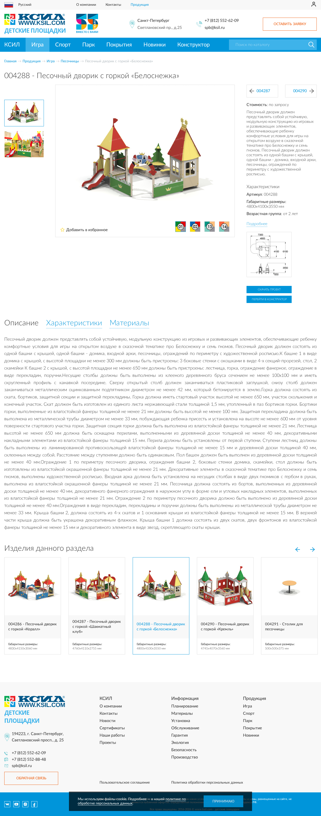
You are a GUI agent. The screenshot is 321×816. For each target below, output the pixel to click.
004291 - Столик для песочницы (284, 626)
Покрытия (119, 44)
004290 (300, 91)
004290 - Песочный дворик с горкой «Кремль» (225, 626)
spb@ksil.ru (215, 28)
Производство (184, 757)
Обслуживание (185, 728)
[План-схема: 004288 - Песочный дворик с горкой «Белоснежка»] (269, 254)
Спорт (63, 44)
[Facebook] (34, 804)
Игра (37, 44)
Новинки (154, 44)
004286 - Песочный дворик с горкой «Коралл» (32, 626)
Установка (180, 721)
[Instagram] (25, 804)
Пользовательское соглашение (125, 782)
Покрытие (252, 728)
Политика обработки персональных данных (207, 782)
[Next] (312, 549)
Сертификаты (112, 728)
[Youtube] (16, 804)
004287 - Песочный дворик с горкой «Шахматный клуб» (96, 627)
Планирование (184, 706)
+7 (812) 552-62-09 (222, 21)
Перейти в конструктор (269, 299)
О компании (86, 5)
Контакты (113, 5)
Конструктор (193, 44)
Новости (107, 721)
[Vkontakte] (7, 804)
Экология (180, 743)
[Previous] (297, 549)
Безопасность (184, 750)
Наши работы (112, 735)
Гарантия (179, 735)
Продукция (140, 5)
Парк (88, 44)
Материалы (182, 713)
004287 (263, 91)
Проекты (108, 743)
